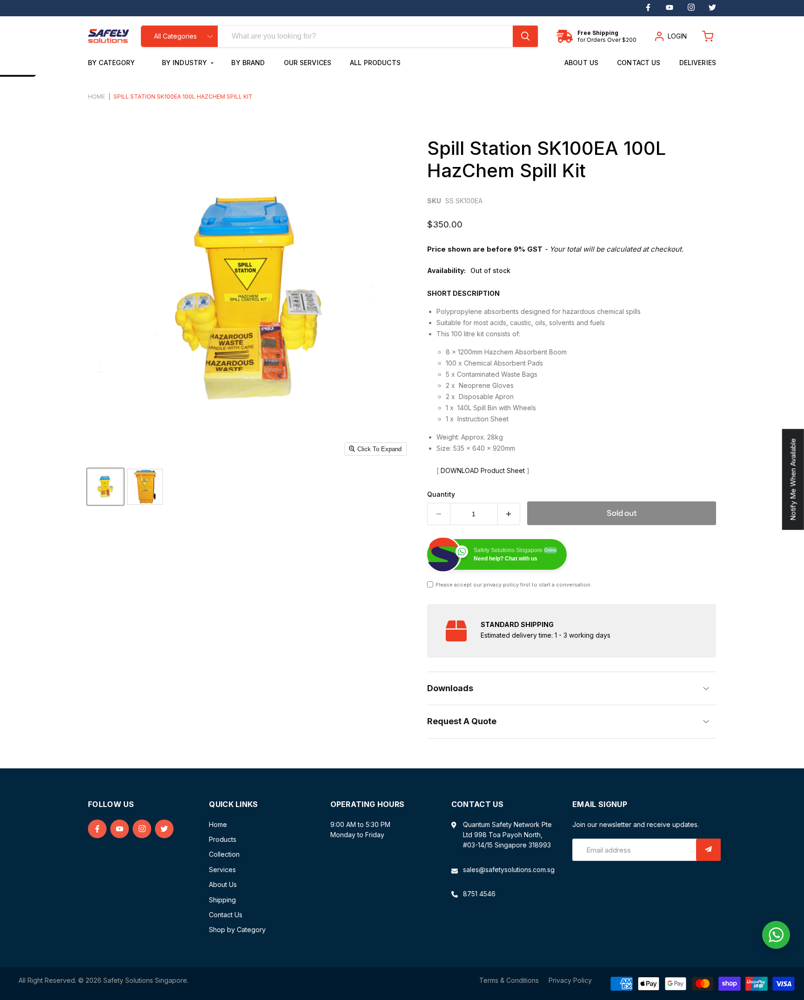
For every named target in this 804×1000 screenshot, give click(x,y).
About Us (581, 63)
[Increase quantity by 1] (509, 514)
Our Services (308, 63)
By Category (112, 63)
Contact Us (638, 63)
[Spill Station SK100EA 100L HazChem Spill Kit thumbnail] (105, 486)
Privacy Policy (570, 980)
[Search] (525, 36)
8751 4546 (479, 894)
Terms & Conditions (509, 980)
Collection (224, 854)
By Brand (248, 63)
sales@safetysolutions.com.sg (509, 869)
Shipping (222, 900)
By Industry (185, 63)
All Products (375, 63)
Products (222, 839)
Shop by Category (237, 929)
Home (96, 96)
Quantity (441, 494)
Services (222, 869)
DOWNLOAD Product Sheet (483, 470)
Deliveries (697, 63)
